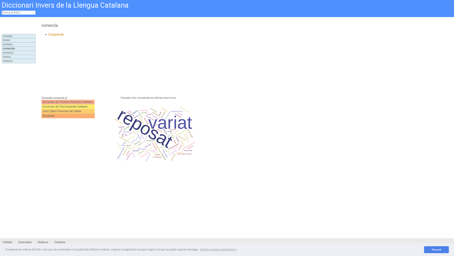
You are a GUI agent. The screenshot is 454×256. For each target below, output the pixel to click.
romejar (7, 36)
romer (6, 40)
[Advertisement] (127, 66)
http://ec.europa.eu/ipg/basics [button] (218, 249)
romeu (7, 56)
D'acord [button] (436, 249)
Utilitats (7, 242)
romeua (7, 60)
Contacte (59, 242)
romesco (8, 52)
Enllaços (43, 242)
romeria (7, 44)
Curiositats (25, 242)
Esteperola (56, 34)
